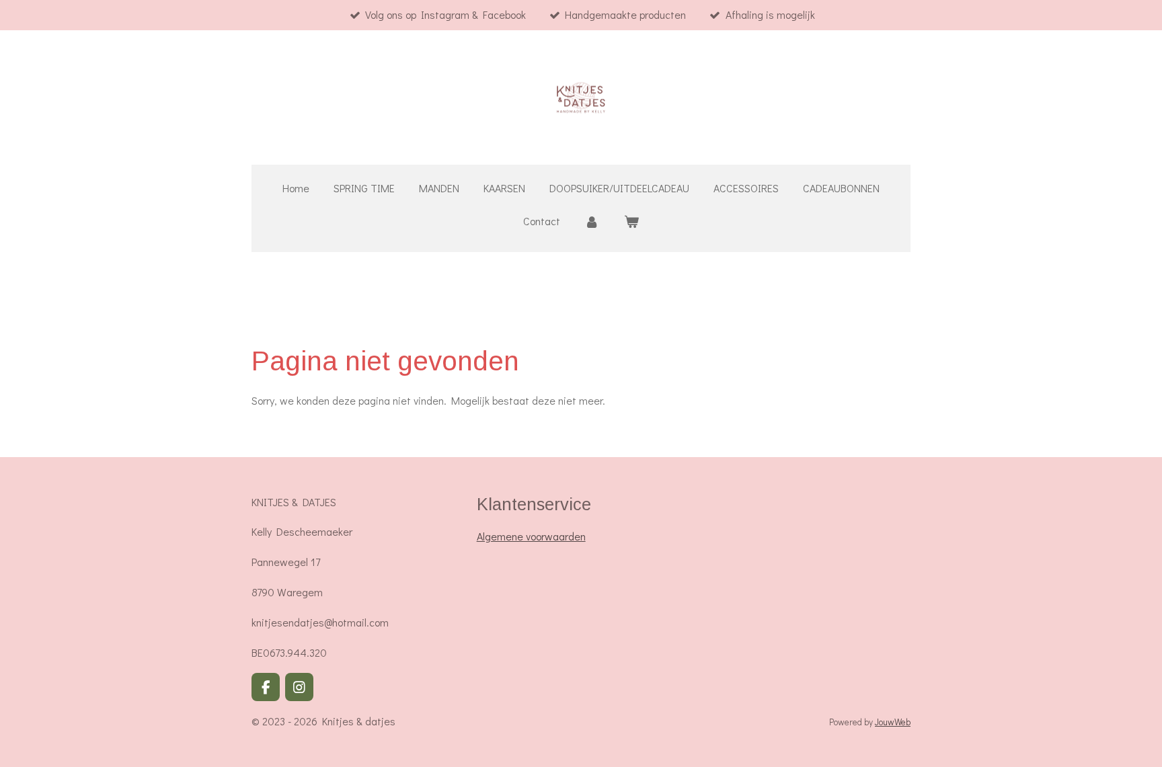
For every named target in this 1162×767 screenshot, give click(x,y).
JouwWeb (893, 722)
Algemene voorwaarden (531, 536)
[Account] (592, 221)
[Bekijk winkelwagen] (631, 221)
